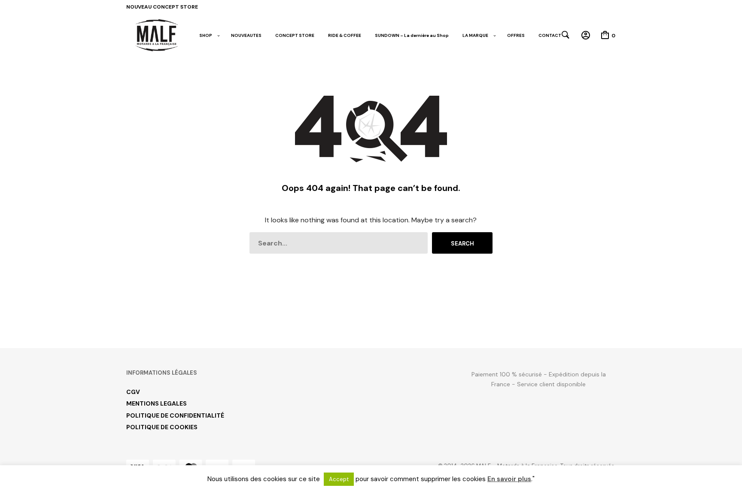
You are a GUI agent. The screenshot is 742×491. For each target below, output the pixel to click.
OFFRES (516, 35)
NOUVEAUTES (246, 35)
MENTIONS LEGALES (156, 403)
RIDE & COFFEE (344, 35)
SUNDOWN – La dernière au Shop (412, 35)
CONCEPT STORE (294, 35)
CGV (133, 392)
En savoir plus (509, 479)
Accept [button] (339, 479)
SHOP (205, 35)
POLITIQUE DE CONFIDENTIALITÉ (175, 415)
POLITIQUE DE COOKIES (162, 427)
